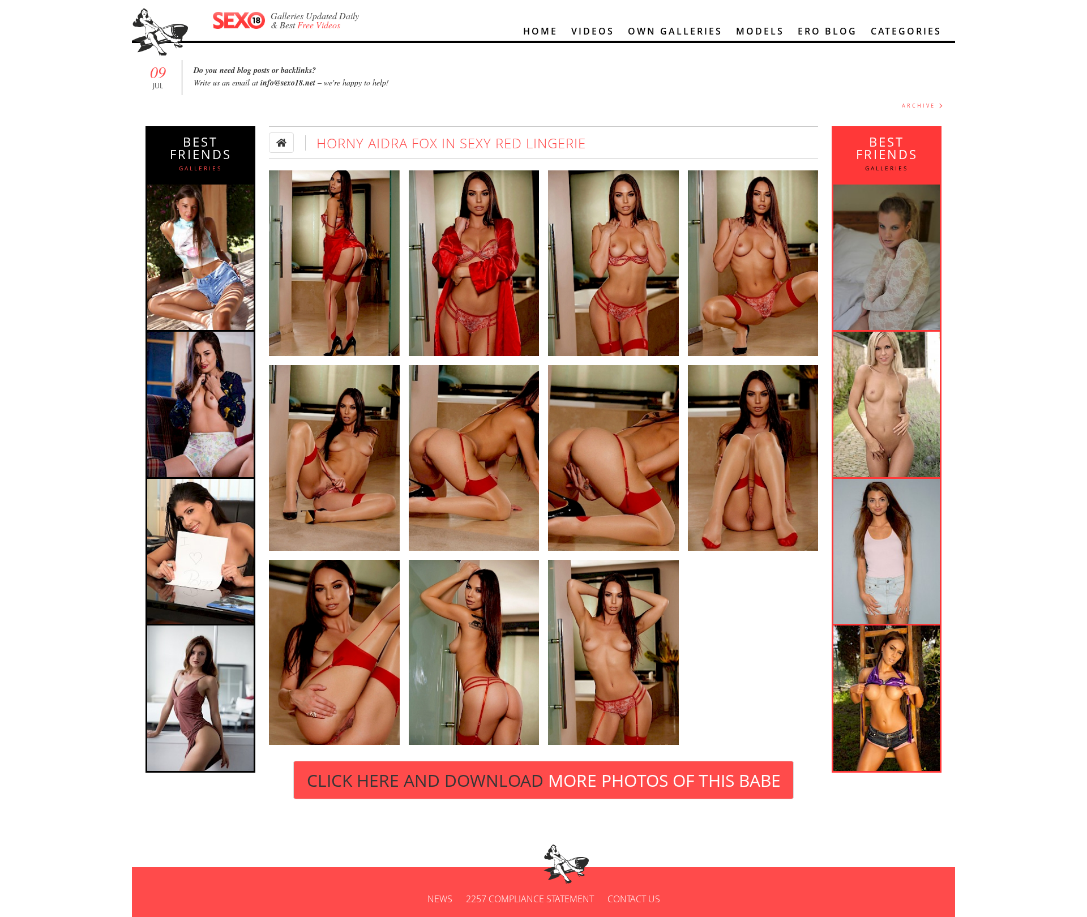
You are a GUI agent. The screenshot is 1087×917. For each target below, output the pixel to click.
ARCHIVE (918, 105)
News (439, 899)
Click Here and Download (544, 780)
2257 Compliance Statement (530, 899)
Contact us (633, 899)
